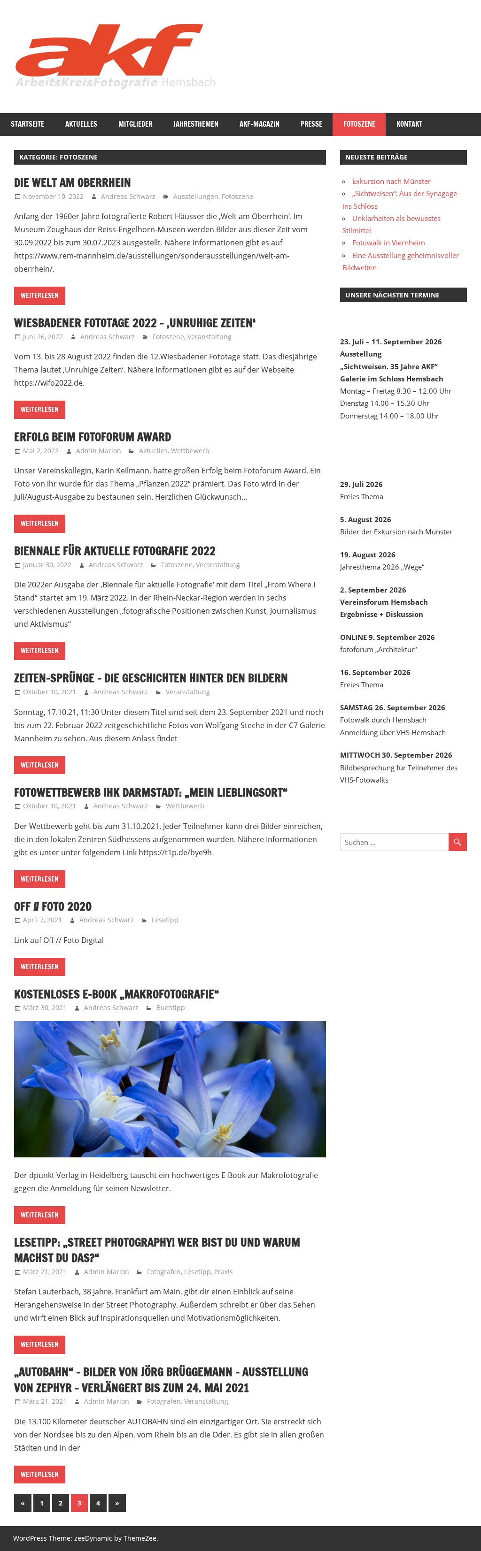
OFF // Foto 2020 (53, 906)
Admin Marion (98, 450)
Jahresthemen (195, 124)
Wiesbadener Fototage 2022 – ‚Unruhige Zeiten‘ (135, 323)
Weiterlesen (40, 295)
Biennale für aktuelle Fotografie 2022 (115, 551)
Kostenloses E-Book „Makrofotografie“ (116, 994)
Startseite (27, 124)
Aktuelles (81, 124)
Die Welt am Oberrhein (72, 182)
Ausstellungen (195, 196)
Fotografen (164, 1271)
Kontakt (409, 124)
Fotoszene (359, 124)
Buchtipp (170, 1007)
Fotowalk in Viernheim (388, 242)
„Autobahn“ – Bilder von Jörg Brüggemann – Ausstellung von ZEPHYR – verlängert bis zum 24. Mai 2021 (161, 1380)
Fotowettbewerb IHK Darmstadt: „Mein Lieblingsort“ (150, 792)
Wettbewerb (190, 450)
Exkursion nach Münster (391, 181)
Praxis (223, 1271)
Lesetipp (165, 919)
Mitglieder (135, 124)
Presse (311, 124)
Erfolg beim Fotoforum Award (92, 437)
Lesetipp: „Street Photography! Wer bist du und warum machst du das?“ (157, 1250)
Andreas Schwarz (128, 196)
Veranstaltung (209, 336)
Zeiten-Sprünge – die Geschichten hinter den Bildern (151, 678)
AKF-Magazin (259, 124)
